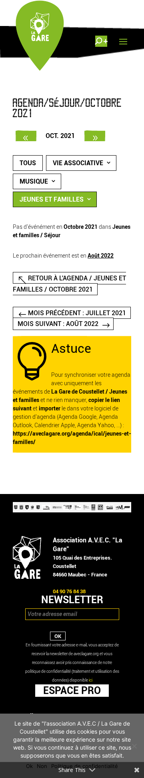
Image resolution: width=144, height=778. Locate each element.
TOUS (28, 163)
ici (90, 680)
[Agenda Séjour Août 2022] (94, 135)
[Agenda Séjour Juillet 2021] (26, 135)
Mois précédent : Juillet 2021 (77, 313)
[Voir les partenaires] (72, 510)
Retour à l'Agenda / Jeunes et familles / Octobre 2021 (69, 283)
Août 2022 (101, 255)
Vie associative (78, 163)
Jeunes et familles (52, 199)
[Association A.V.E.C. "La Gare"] (27, 577)
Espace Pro (72, 690)
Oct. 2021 (60, 136)
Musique (34, 181)
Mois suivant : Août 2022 (58, 324)
